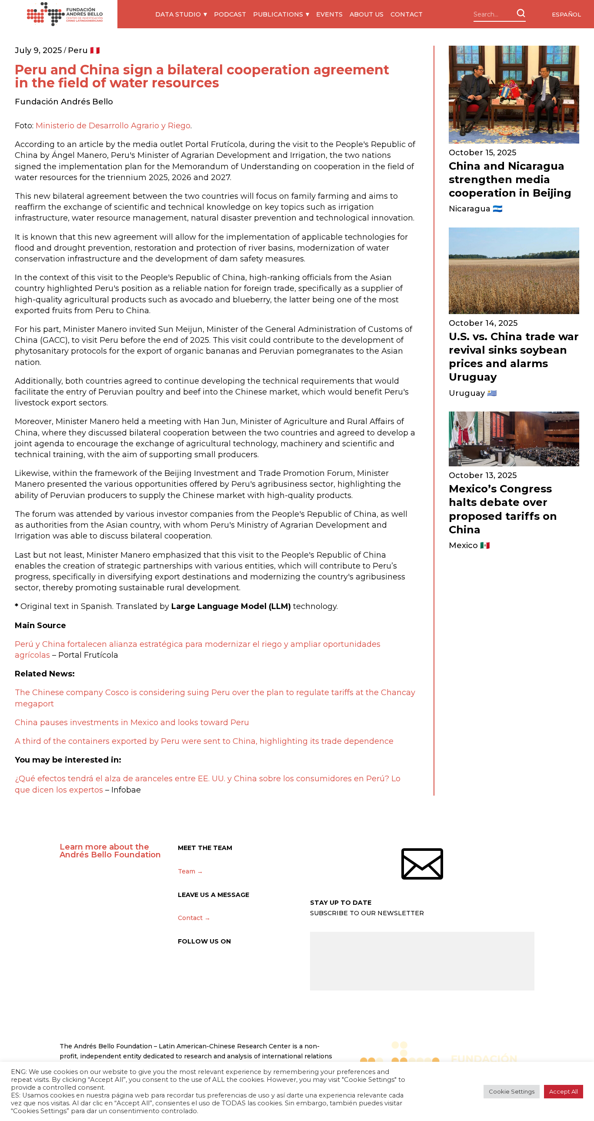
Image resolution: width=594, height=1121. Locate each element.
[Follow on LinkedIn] (240, 967)
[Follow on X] (185, 967)
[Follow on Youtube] (258, 967)
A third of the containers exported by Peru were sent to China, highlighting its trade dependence (204, 741)
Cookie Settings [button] (511, 1091)
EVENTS (329, 14)
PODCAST (230, 14)
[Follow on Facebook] (221, 967)
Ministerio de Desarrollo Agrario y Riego (113, 126)
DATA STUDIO (178, 14)
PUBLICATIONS (278, 14)
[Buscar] (521, 13)
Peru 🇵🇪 (84, 50)
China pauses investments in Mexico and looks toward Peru (132, 722)
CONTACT (406, 14)
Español (566, 14)
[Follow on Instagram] (203, 967)
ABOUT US (367, 14)
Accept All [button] (563, 1091)
